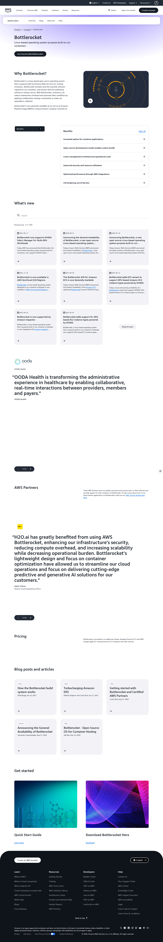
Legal (120, 904)
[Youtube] (140, 928)
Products (17, 29)
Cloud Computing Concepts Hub (27, 890)
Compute (27, 29)
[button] (33, 10)
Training (52, 881)
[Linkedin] (129, 928)
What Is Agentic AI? (22, 886)
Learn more (19, 843)
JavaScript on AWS (91, 904)
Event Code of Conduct (127, 909)
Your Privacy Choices (42, 934)
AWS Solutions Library (58, 890)
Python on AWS (90, 890)
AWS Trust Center (56, 886)
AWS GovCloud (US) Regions (36, 290)
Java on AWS (88, 895)
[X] (121, 928)
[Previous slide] (17, 469)
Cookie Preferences (66, 934)
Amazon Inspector (41, 329)
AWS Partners (54, 909)
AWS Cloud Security (22, 895)
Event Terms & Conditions (129, 913)
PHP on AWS (88, 899)
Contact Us (122, 876)
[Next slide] (31, 469)
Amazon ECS (91, 287)
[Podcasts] (144, 928)
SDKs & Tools (89, 881)
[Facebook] (125, 928)
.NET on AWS (88, 886)
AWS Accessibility (125, 899)
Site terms (27, 934)
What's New (19, 899)
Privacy (17, 934)
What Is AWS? (20, 876)
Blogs (16, 904)
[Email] (148, 928)
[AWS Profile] (156, 3)
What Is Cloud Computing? (25, 881)
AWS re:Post (123, 886)
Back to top (80, 918)
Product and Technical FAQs (60, 899)
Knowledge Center (126, 890)
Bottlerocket (87, 250)
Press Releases (20, 909)
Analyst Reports (55, 904)
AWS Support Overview (128, 895)
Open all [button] (142, 131)
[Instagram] (132, 928)
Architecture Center (57, 895)
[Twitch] (136, 928)
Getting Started (55, 876)
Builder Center (89, 876)
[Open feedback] (160, 471)
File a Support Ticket (126, 881)
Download (90, 843)
